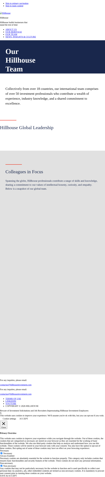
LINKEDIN (10, 401)
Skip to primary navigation (16, 3)
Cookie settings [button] (9, 419)
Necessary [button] (4, 451)
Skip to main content (14, 6)
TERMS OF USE (13, 399)
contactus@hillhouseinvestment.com (15, 385)
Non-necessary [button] (6, 463)
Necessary (7, 453)
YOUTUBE (10, 403)
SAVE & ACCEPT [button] (8, 476)
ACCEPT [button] (23, 419)
